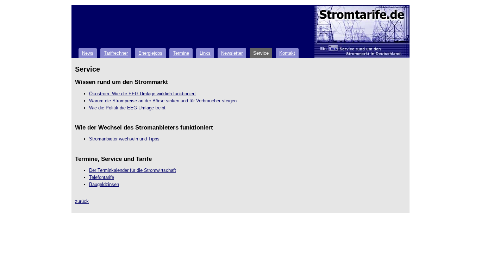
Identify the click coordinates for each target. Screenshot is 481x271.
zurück (82, 201)
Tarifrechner (116, 53)
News (87, 53)
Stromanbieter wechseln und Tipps (124, 138)
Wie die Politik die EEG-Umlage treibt (127, 107)
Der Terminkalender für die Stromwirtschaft (132, 170)
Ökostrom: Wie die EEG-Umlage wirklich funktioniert (142, 93)
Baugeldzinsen (104, 184)
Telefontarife (101, 177)
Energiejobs (150, 53)
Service (261, 53)
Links (205, 53)
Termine (181, 53)
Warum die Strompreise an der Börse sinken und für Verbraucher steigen (163, 100)
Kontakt (287, 53)
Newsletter (232, 53)
